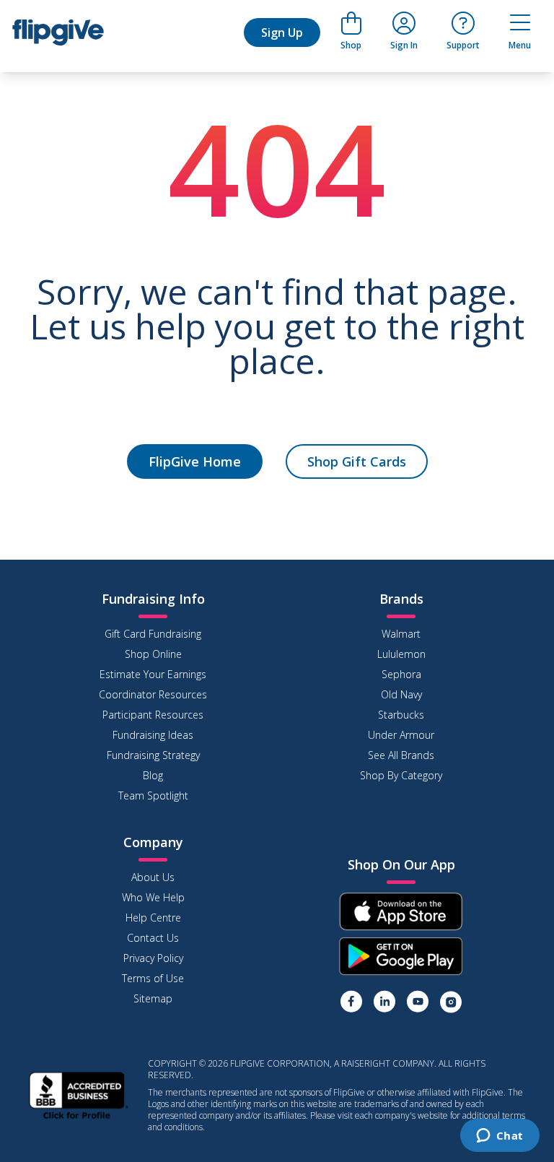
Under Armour (401, 735)
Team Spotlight (153, 795)
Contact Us (153, 938)
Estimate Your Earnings (153, 674)
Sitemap (152, 998)
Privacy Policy (153, 958)
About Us (153, 877)
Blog (153, 775)
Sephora (401, 674)
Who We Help (153, 897)
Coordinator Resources (153, 694)
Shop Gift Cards (356, 461)
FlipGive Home (195, 461)
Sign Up (282, 32)
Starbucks (401, 714)
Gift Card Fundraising (153, 634)
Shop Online (153, 654)
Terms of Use (153, 978)
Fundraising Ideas (153, 735)
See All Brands (401, 755)
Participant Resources (152, 714)
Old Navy (401, 694)
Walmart (401, 634)
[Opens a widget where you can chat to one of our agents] (500, 1137)
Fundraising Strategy (153, 755)
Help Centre (153, 917)
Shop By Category (401, 775)
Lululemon (401, 654)
